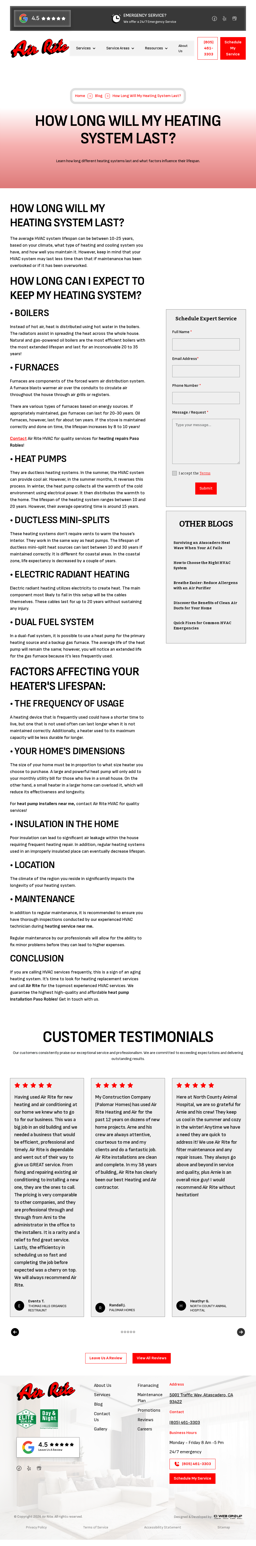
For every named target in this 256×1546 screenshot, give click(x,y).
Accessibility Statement (162, 1527)
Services (102, 1394)
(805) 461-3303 (185, 1422)
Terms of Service (95, 1527)
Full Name (182, 332)
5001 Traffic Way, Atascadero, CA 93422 (201, 1398)
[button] (86, 48)
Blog (98, 95)
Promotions (149, 1410)
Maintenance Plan (150, 1397)
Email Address (185, 358)
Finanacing (148, 1385)
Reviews (146, 1419)
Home (80, 95)
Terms (205, 473)
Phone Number (186, 385)
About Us (183, 48)
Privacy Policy (36, 1527)
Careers (145, 1429)
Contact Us (102, 1416)
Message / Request (190, 412)
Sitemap (224, 1527)
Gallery (100, 1429)
